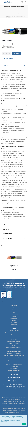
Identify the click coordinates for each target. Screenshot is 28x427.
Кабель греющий (14, 343)
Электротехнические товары (14, 347)
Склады (14, 307)
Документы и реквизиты (14, 353)
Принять (24, 423)
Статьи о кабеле (14, 368)
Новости (14, 310)
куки (7, 417)
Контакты (14, 322)
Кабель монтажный (14, 337)
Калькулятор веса (7, 45)
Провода (14, 345)
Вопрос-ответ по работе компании (14, 355)
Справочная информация (14, 351)
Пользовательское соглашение (14, 362)
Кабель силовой (14, 330)
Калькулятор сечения (8, 47)
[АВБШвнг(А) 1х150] (14, 31)
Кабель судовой (14, 335)
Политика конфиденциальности (14, 364)
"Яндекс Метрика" (10, 419)
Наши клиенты (14, 318)
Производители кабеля (14, 360)
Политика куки (14, 366)
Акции (14, 320)
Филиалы (14, 324)
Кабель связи (14, 339)
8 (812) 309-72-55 (15, 377)
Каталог (14, 328)
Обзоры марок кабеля (14, 370)
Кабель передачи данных (14, 341)
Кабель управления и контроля (14, 332)
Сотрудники (14, 312)
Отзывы (14, 316)
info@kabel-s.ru (15, 381)
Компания (14, 305)
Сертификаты (14, 314)
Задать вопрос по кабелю (14, 357)
